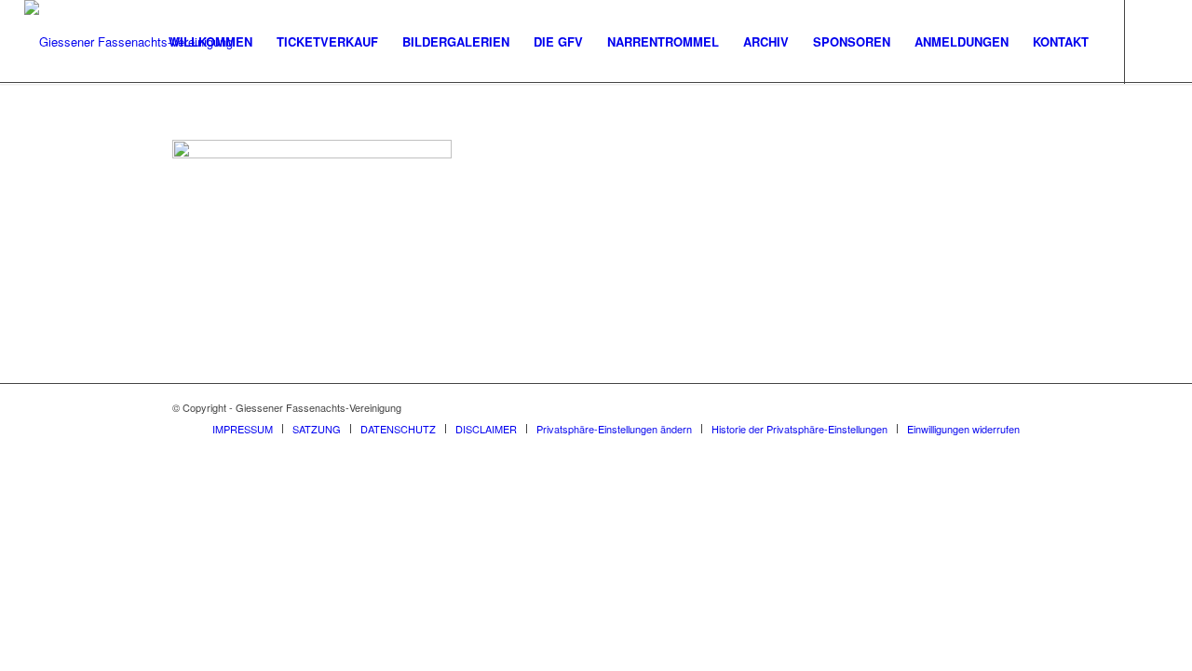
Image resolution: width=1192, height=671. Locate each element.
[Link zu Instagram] (1154, 41)
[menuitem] (210, 42)
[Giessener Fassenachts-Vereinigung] (128, 42)
